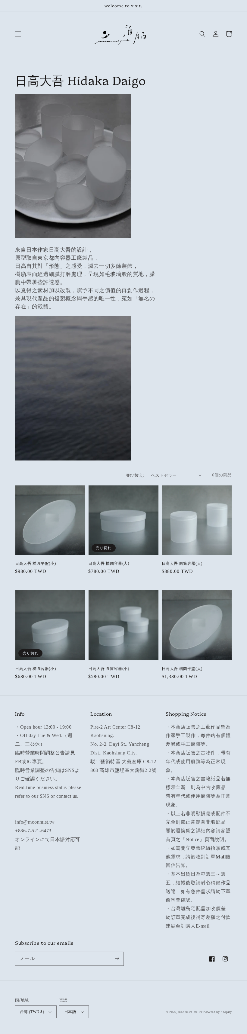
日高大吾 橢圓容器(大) (108, 563)
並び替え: (135, 475)
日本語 (70, 1011)
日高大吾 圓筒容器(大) (182, 563)
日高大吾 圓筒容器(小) (108, 668)
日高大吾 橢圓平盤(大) (182, 668)
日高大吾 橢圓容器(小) (35, 668)
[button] (18, 34)
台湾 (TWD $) (32, 1011)
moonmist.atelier (190, 1012)
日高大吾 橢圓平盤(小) (35, 563)
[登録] (117, 958)
